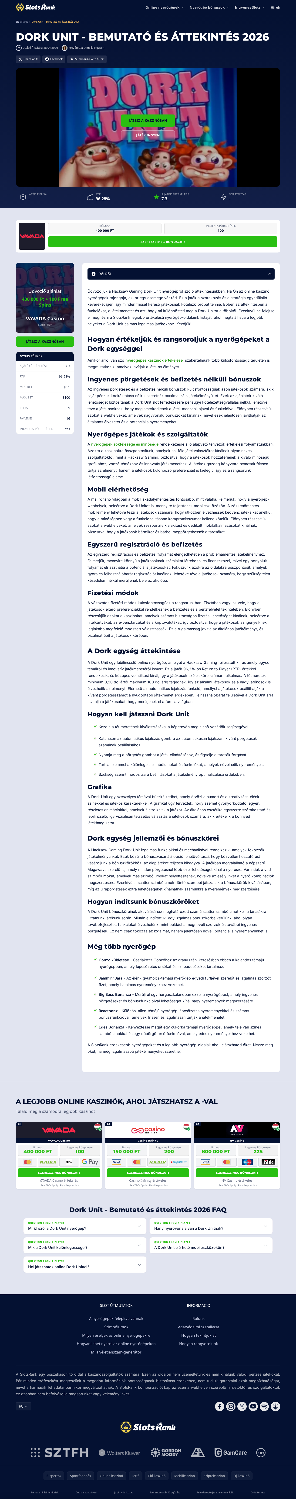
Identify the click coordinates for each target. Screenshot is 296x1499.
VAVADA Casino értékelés (59, 1180)
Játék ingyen (148, 135)
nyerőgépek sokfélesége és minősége (124, 444)
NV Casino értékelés (237, 1180)
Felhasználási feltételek (45, 1492)
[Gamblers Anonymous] (197, 1452)
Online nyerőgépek (162, 7)
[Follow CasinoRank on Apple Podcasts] (275, 1406)
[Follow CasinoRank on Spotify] (264, 1406)
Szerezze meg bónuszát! (163, 241)
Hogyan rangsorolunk (198, 1343)
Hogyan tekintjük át (198, 1335)
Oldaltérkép (258, 1492)
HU (21, 1406)
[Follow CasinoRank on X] (242, 1406)
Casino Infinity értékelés (148, 1180)
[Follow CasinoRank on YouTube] (253, 1406)
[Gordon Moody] (166, 1452)
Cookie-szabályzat (86, 1492)
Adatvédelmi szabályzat (198, 1326)
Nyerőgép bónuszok (207, 7)
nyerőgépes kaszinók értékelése (154, 360)
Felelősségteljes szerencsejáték (215, 1492)
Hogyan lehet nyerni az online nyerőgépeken (116, 1343)
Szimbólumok (116, 1326)
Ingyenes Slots (247, 7)
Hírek (275, 7)
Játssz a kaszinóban (148, 120)
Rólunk (198, 1318)
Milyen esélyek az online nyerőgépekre (116, 1335)
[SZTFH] (59, 1452)
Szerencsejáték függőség (165, 1492)
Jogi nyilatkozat (123, 1492)
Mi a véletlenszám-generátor (116, 1352)
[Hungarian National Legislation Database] (119, 1452)
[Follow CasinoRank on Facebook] (219, 1406)
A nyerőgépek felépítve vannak (116, 1318)
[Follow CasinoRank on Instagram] (230, 1406)
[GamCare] (231, 1452)
